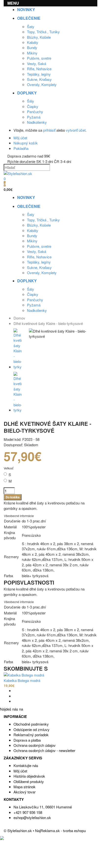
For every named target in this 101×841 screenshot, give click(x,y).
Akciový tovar (24, 791)
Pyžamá (33, 117)
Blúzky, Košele (39, 37)
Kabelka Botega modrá (22, 680)
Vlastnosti (37, 582)
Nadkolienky (37, 122)
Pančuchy (35, 111)
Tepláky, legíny (39, 74)
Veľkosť (8, 468)
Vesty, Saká (36, 63)
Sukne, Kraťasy (39, 79)
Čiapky (32, 106)
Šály (30, 101)
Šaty (30, 26)
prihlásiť (49, 130)
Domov (19, 318)
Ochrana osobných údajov (34, 745)
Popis (12, 582)
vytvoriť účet (76, 130)
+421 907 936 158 (27, 812)
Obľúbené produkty (28, 781)
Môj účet (20, 770)
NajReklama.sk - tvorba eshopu (60, 830)
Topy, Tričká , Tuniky (43, 31)
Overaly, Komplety (42, 84)
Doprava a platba (27, 740)
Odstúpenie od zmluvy (31, 729)
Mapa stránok (24, 786)
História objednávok (29, 776)
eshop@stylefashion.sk (32, 817)
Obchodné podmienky (31, 724)
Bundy (32, 47)
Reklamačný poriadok (31, 734)
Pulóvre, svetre (39, 58)
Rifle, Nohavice (39, 68)
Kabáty (32, 42)
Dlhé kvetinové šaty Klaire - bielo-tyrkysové (48, 323)
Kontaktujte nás (25, 765)
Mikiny (32, 52)
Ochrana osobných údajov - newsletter (44, 750)
